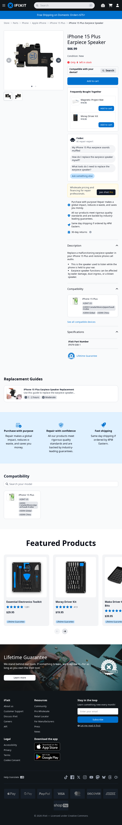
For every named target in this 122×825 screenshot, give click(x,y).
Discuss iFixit (10, 716)
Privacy (7, 750)
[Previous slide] (57, 631)
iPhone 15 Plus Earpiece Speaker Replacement (49, 389)
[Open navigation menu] (4, 5)
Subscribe (98, 719)
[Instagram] (85, 777)
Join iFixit (106, 192)
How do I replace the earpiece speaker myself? (92, 158)
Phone (25, 22)
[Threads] (110, 777)
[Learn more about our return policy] (90, 232)
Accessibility (10, 744)
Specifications (75, 332)
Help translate (11, 777)
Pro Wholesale (41, 711)
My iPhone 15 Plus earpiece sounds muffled (91, 149)
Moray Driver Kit (89, 116)
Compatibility (75, 289)
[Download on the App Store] (47, 746)
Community (40, 706)
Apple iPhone (39, 22)
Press (37, 726)
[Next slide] (65, 631)
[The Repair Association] (116, 777)
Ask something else (82, 175)
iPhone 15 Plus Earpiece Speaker (86, 22)
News (37, 731)
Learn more (20, 677)
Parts (15, 22)
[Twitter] (79, 777)
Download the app (46, 739)
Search (110, 70)
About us (8, 706)
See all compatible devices (81, 321)
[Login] (117, 5)
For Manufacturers (44, 721)
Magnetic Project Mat (92, 99)
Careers (8, 721)
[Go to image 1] (32, 86)
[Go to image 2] (35, 86)
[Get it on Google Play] (47, 757)
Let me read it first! (90, 725)
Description (74, 245)
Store (6, 22)
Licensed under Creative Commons (69, 815)
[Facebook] (72, 777)
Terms (7, 755)
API (5, 726)
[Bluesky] (103, 777)
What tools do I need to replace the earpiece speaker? (90, 168)
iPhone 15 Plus (57, 22)
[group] (9, 60)
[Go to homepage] (18, 5)
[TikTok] (66, 777)
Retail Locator (41, 716)
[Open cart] (110, 5)
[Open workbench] (103, 5)
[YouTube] (91, 777)
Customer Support (13, 711)
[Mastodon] (98, 777)
